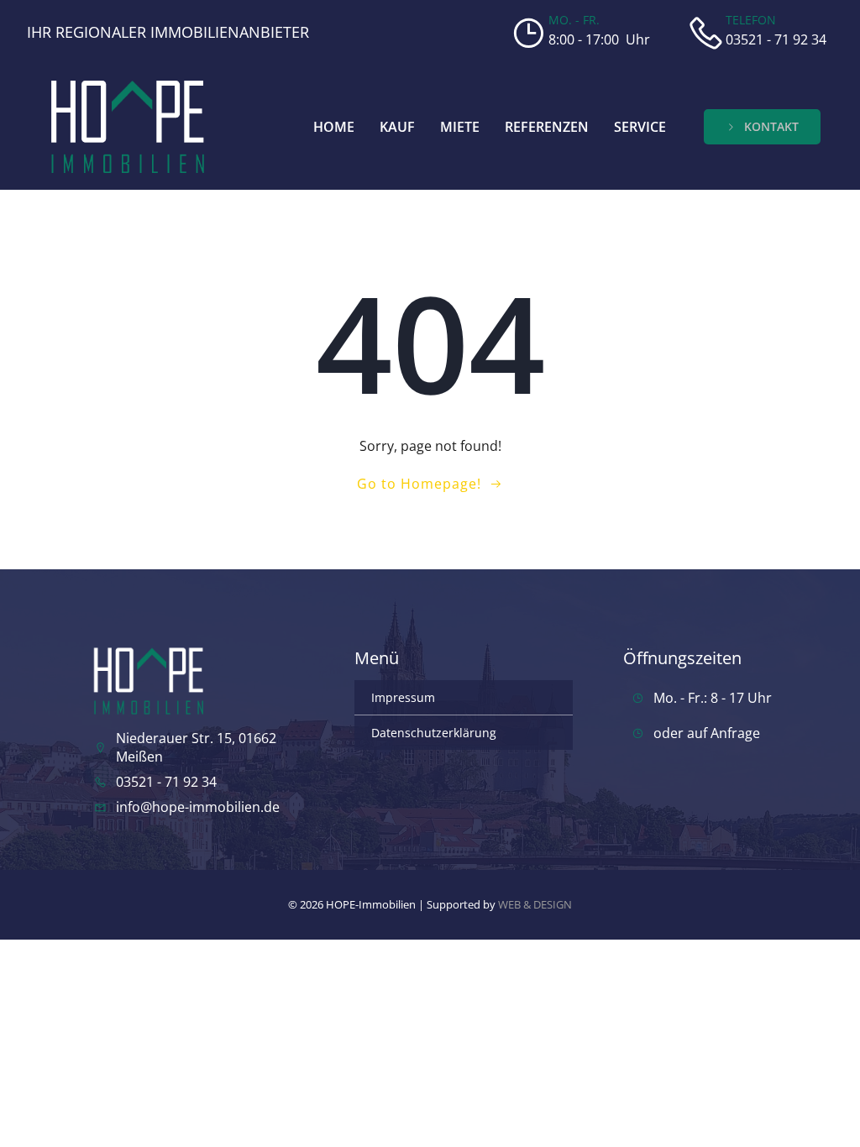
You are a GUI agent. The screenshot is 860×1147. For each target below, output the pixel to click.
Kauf (397, 127)
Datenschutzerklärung (433, 733)
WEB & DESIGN (535, 904)
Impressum (403, 697)
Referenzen (547, 127)
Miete (460, 127)
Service (640, 127)
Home (333, 127)
